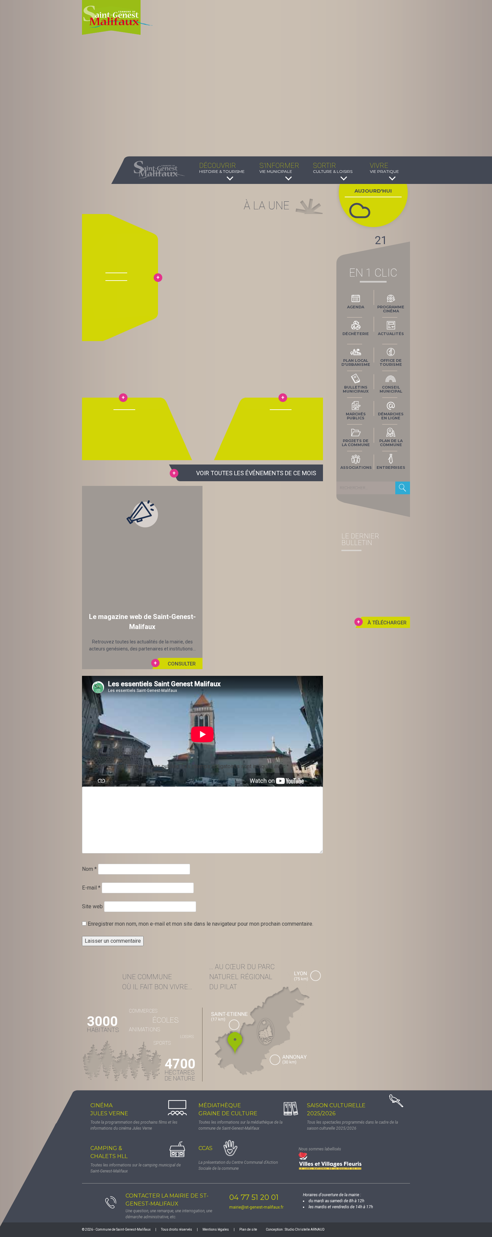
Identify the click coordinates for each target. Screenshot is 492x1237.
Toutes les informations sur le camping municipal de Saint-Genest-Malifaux (135, 1168)
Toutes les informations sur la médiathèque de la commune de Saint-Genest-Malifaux (240, 1125)
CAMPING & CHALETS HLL (109, 1152)
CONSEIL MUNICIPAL (391, 389)
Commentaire (99, 782)
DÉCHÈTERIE (355, 333)
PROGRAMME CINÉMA (390, 309)
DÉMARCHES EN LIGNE (391, 416)
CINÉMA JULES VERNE (109, 1109)
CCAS (205, 1148)
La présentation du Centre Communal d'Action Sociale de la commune (238, 1165)
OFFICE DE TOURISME (391, 362)
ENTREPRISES (391, 467)
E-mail (91, 888)
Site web (92, 906)
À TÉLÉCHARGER (387, 623)
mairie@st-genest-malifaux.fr (256, 1207)
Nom (89, 869)
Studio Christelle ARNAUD (305, 1229)
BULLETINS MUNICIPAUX (355, 389)
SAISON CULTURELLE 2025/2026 (336, 1109)
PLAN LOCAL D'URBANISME (355, 362)
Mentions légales (215, 1229)
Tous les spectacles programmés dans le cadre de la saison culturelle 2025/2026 (352, 1125)
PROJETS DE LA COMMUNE (356, 442)
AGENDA (355, 307)
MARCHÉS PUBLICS (356, 416)
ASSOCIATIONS (356, 467)
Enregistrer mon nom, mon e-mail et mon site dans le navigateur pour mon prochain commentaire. (200, 924)
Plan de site (248, 1229)
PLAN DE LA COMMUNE (391, 442)
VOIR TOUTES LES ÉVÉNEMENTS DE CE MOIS (256, 473)
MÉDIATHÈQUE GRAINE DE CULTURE (227, 1109)
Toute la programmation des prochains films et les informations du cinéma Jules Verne (133, 1125)
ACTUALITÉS (391, 333)
